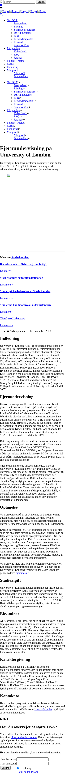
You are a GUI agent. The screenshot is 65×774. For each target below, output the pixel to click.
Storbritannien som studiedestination (21, 277)
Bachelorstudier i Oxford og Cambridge (23, 264)
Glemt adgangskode (27, 771)
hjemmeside (22, 573)
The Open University (12, 318)
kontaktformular (43, 709)
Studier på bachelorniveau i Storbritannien (25, 291)
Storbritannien (20, 257)
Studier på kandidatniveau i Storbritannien (25, 304)
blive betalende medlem (24, 737)
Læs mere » (6, 270)
